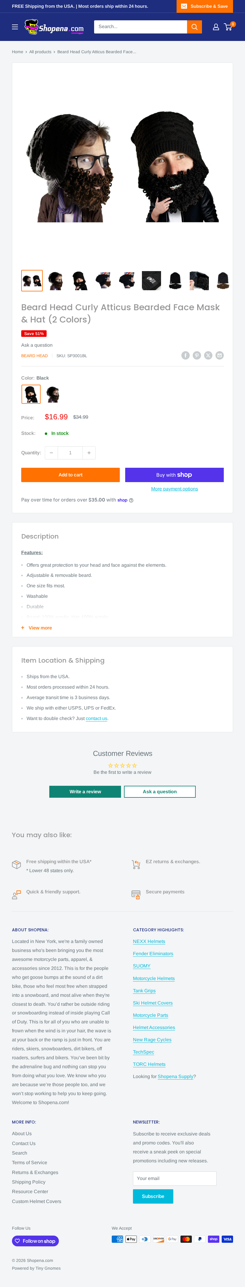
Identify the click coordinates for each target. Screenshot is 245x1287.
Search (19, 1152)
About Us (22, 1133)
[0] (228, 26)
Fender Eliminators (153, 953)
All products (40, 51)
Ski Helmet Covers (153, 1002)
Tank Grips (144, 990)
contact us (96, 718)
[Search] (194, 26)
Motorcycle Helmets (154, 978)
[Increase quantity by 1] (89, 453)
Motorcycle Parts (150, 1015)
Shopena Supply (175, 1076)
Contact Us (24, 1143)
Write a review (85, 791)
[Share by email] (219, 355)
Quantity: (31, 452)
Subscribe (153, 1196)
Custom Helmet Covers (36, 1201)
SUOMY (142, 965)
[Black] (31, 394)
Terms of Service (29, 1162)
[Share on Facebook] (185, 355)
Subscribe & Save (209, 6)
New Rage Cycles (152, 1039)
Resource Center (30, 1191)
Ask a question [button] (160, 791)
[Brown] (53, 394)
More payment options (174, 488)
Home (17, 51)
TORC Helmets (149, 1064)
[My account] (216, 27)
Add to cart (70, 474)
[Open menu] (15, 27)
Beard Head (34, 355)
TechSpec (143, 1051)
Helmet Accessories (154, 1027)
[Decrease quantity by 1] (51, 453)
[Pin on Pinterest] (197, 355)
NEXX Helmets (149, 941)
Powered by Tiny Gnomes (36, 1268)
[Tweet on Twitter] (208, 355)
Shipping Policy (28, 1181)
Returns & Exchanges (35, 1172)
